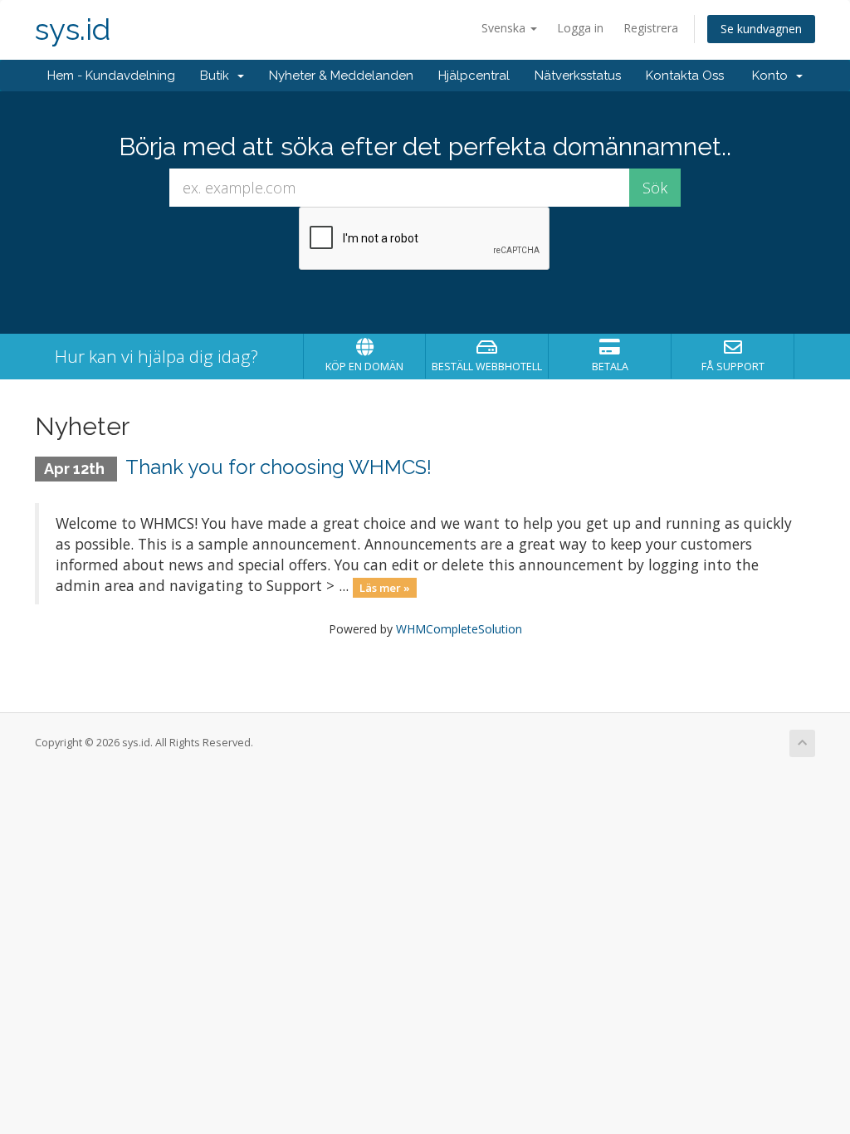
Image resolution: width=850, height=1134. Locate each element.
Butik (218, 75)
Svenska (505, 28)
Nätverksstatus (578, 75)
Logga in (580, 28)
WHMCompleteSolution (459, 629)
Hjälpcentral (474, 75)
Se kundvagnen (761, 29)
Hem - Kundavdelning (111, 75)
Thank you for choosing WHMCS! (278, 467)
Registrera (650, 28)
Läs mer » (384, 586)
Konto (773, 75)
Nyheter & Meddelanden (341, 75)
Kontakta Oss (685, 75)
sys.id (72, 29)
